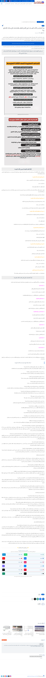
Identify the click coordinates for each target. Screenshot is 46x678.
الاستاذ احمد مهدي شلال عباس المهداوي (32, 676)
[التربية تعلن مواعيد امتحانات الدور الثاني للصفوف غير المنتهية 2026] (28, 628)
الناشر (41, 32)
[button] (40, 599)
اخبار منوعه (30, 3)
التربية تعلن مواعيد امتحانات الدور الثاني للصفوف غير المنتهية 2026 (28, 634)
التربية (27, 3)
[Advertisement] (23, 13)
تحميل (3, 573)
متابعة (25, 558)
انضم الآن (26, 554)
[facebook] (6, 1)
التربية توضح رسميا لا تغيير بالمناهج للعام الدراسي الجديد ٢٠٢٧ (18, 634)
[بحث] (1, 3)
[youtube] (4, 1)
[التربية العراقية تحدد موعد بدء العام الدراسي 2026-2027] (6, 628)
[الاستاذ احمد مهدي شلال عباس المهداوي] (39, 2)
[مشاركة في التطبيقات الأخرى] (32, 599)
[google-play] (3, 1)
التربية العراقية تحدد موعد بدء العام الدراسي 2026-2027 (6, 634)
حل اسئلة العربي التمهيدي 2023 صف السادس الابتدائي (28, 21)
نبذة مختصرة (12, 3)
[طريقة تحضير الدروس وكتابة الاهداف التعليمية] (39, 628)
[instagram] (9, 1)
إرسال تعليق (41, 643)
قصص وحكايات (17, 3)
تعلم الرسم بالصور (22, 3)
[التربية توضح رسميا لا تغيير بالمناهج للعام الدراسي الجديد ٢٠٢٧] (17, 628)
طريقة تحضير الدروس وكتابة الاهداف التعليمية (40, 634)
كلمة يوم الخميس (7, 3)
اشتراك (3, 558)
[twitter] (8, 1)
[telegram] (1, 1)
